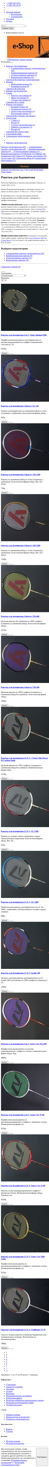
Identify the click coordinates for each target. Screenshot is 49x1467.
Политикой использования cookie (12, 1463)
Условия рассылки (14, 1405)
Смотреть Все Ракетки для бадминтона (22, 80)
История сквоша (13, 1441)
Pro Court (29, 170)
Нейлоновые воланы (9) (21, 84)
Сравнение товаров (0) (10, 267)
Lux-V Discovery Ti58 (36, 238)
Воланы (9, 82)
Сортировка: (6, 273)
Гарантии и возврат (14, 1387)
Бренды (9, 1429)
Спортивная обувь (14, 134)
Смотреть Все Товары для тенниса (21, 116)
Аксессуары (11, 118)
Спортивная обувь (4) (25, 158)
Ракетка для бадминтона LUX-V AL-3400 (19, 902)
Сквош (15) (20, 156)
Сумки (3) (15, 120)
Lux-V (22, 170)
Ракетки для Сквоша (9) (21, 95)
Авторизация (16, 17)
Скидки (9, 1431)
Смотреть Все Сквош (15, 102)
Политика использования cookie (20, 1403)
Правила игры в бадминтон (18, 1417)
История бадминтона (15, 1443)
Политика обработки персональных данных (25, 1400)
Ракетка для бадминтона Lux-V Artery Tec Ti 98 (22, 1115)
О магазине (11, 1384)
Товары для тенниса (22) (36, 156)
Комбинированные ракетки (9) (24, 73)
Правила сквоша (13, 1415)
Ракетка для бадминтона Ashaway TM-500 (20, 687)
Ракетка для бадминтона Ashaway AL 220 (20, 406)
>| (7, 1370)
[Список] (2, 271)
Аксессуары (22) (8, 158)
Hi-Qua (16, 170)
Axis (11, 170)
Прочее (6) (15, 129)
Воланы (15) (29, 154)
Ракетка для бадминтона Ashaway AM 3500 (20, 545)
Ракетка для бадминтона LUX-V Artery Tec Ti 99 (23, 1186)
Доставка (10, 1389)
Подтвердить (42, 1457)
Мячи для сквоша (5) (20, 98)
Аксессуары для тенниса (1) (23, 111)
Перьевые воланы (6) (20, 86)
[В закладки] (10, 353)
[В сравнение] (12, 353)
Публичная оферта (14, 1398)
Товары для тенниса (14, 104)
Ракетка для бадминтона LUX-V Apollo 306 (20, 973)
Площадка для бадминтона (17, 1419)
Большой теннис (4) (19, 107)
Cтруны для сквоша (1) (21, 100)
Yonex (8, 172)
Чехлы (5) (15, 123)
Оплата (9, 1391)
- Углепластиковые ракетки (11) (25, 151)
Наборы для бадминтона (16, 91)
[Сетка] (5, 271)
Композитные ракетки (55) (22, 77)
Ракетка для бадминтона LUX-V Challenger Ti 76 (23, 1330)
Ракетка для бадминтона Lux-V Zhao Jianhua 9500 (24, 335)
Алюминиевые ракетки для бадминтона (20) (25, 253)
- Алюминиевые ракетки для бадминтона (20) (21, 148)
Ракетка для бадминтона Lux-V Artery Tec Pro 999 (23, 1044)
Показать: (5, 278)
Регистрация (16, 14)
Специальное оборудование (18, 136)
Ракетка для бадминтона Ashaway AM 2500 (20, 475)
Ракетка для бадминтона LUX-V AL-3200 (19, 831)
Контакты (10, 1394)
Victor (3, 172)
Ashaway (5, 170)
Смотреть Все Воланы (15, 89)
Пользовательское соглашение (19, 1396)
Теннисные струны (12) (21, 109)
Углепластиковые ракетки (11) (24, 75)
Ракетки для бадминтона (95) (13, 147)
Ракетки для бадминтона (16, 66)
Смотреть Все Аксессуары (17, 132)
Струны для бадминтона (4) (23, 125)
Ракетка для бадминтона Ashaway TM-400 (20, 616)
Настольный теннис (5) (21, 114)
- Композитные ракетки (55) (21, 152)
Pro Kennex (38, 170)
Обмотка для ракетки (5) (21, 127)
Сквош (9, 93)
